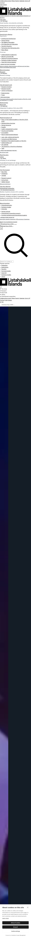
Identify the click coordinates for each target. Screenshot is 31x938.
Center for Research (6, 90)
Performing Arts (10, 48)
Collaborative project (6, 1)
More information (5, 203)
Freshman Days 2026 (8, 304)
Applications (4, 267)
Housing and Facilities (7, 130)
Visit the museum (5, 170)
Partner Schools (5, 211)
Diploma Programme (9, 58)
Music (4, 50)
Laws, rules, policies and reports (10, 137)
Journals (3, 175)
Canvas (5, 4)
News (13, 1)
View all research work (6, 85)
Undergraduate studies (9, 54)
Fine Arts (6, 46)
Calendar (21, 1)
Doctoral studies (6, 271)
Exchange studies (9, 60)
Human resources (6, 125)
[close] (27, 907)
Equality (3, 127)
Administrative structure (8, 123)
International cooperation (7, 188)
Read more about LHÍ (6, 117)
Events (17, 1)
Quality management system (9, 129)
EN (2, 6)
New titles (4, 171)
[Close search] (1, 228)
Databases (4, 173)
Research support (6, 178)
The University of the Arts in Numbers (11, 146)
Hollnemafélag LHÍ (6, 142)
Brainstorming (5, 93)
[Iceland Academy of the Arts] (15, 281)
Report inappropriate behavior (9, 134)
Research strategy (6, 86)
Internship (4, 209)
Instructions (4, 180)
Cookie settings (15, 931)
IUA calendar (4, 144)
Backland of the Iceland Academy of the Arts (13, 141)
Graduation (4, 265)
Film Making (7, 42)
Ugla (1, 4)
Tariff (2, 148)
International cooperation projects (11, 213)
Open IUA (8, 62)
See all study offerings (6, 34)
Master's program (7, 56)
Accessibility (4, 132)
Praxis (3, 95)
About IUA (3, 104)
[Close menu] (0, 287)
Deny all (15, 927)
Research (2, 72)
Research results (6, 88)
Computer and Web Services (9, 139)
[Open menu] (15, 224)
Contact (2, 2)
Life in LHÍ (27, 1)
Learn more (5, 918)
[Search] (0, 224)
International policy (6, 205)
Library (2, 157)
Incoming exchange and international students (14, 215)
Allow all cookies (15, 923)
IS (0, 6)
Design (5, 40)
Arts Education (9, 44)
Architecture (8, 38)
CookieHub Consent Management (18, 935)
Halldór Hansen (5, 182)
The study (3, 19)
